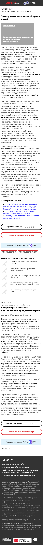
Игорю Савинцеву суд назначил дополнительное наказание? (19, 212)
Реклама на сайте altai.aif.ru (16, 467)
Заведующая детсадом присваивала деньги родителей (23, 269)
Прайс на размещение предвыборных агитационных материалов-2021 (20, 471)
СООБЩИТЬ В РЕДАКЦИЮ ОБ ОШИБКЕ (18, 475)
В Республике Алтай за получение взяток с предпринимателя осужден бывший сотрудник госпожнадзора (20, 206)
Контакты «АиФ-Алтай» (13, 464)
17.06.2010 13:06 (7, 9)
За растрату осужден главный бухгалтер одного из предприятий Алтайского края (24, 283)
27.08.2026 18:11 (6, 303)
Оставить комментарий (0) (21, 235)
